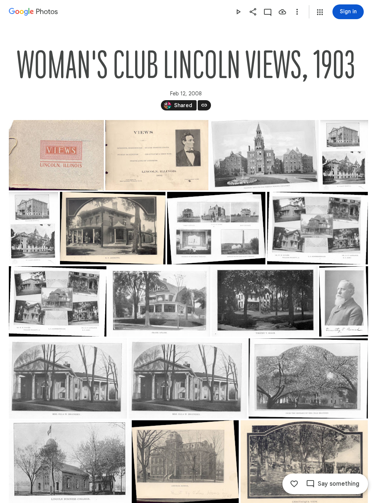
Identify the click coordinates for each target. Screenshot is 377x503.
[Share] (253, 11)
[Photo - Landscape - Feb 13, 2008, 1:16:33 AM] (188, 378)
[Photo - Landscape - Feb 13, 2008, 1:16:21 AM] (113, 228)
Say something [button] (338, 484)
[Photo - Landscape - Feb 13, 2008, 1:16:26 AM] (57, 301)
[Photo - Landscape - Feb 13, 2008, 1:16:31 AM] (68, 378)
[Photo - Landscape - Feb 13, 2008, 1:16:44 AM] (308, 378)
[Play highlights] (238, 12)
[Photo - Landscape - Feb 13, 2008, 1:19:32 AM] (56, 155)
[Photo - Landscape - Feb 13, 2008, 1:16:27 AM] (159, 301)
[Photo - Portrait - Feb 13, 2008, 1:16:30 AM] (343, 301)
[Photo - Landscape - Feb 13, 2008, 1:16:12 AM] (264, 155)
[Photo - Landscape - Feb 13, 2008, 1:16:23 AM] (216, 228)
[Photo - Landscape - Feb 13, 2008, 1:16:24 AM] (317, 228)
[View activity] (267, 11)
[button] (320, 12)
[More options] (297, 11)
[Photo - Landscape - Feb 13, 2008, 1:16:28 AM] (265, 301)
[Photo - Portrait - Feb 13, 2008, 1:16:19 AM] (33, 228)
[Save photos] (282, 11)
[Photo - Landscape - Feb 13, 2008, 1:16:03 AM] (156, 155)
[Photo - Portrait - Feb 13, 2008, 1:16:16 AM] (344, 155)
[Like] (294, 483)
